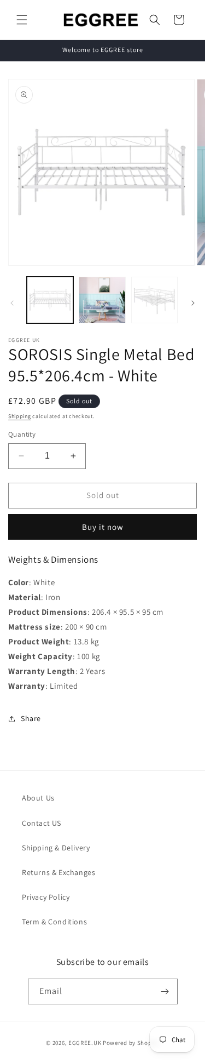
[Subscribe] (165, 991)
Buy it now (103, 527)
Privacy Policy (45, 897)
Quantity (22, 434)
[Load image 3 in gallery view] (154, 300)
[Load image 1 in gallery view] (50, 300)
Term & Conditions (54, 922)
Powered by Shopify (131, 1043)
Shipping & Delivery (56, 848)
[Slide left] (12, 303)
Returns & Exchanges (58, 872)
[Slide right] (193, 303)
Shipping (19, 416)
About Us (38, 798)
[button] (22, 20)
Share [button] (31, 718)
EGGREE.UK (84, 1043)
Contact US (41, 823)
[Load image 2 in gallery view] (102, 300)
